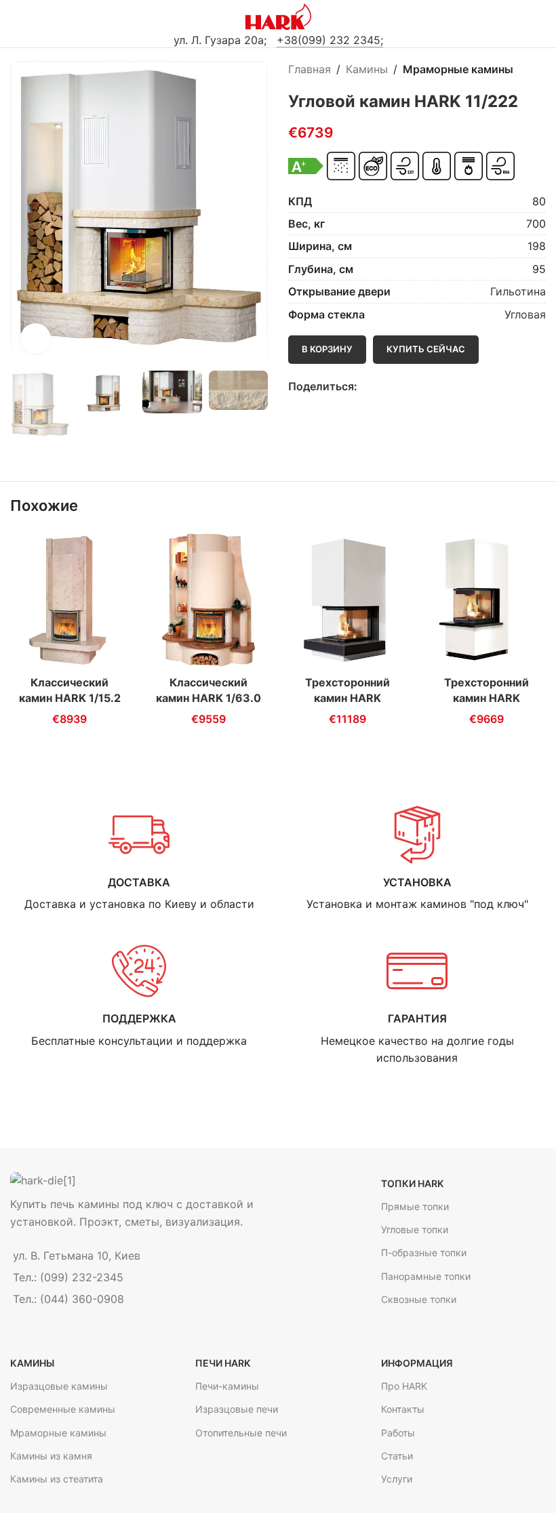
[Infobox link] (139, 858)
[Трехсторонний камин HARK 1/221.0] (486, 599)
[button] (23, 212)
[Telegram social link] (412, 386)
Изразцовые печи (236, 1409)
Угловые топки (414, 1229)
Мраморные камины (458, 69)
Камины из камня (51, 1456)
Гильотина (518, 291)
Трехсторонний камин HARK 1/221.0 (486, 698)
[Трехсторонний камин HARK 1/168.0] (347, 599)
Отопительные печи (241, 1432)
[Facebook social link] (365, 386)
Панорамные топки (426, 1276)
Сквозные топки (418, 1299)
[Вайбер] (427, 386)
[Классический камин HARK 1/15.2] (69, 599)
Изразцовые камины (59, 1386)
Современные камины (62, 1409)
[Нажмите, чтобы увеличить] (35, 338)
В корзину (327, 349)
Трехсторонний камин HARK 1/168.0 (347, 698)
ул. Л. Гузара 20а (219, 40)
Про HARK (404, 1386)
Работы (398, 1432)
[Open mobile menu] (15, 16)
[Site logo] (278, 15)
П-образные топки (423, 1252)
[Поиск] (540, 16)
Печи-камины (227, 1386)
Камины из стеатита (56, 1479)
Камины (367, 69)
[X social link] (381, 386)
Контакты (402, 1409)
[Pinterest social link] (396, 386)
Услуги (396, 1479)
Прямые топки (415, 1206)
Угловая (525, 314)
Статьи (397, 1456)
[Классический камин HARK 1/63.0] (208, 599)
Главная (309, 69)
